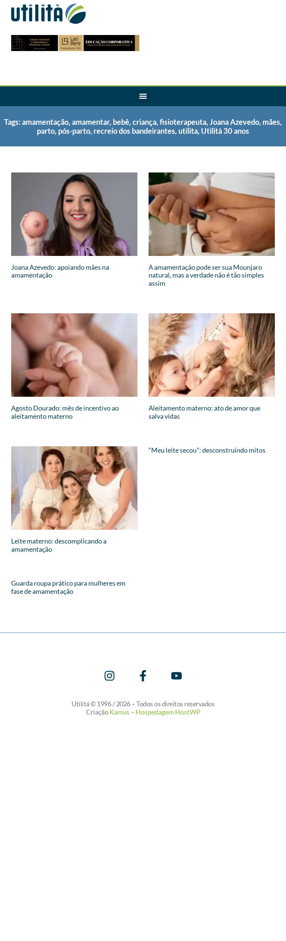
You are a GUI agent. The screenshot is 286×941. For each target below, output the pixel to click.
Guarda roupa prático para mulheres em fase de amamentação (68, 587)
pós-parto (74, 130)
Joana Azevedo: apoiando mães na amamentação (60, 271)
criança (144, 121)
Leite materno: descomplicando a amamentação (59, 545)
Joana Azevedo (234, 121)
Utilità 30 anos (225, 130)
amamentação (45, 121)
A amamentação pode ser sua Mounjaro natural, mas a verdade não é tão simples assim (206, 275)
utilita (188, 130)
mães (271, 121)
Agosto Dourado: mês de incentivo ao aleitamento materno (65, 412)
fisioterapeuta (183, 121)
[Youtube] (176, 676)
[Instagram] (109, 676)
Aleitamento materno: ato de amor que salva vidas (204, 412)
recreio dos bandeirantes (134, 130)
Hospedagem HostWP (168, 712)
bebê (121, 121)
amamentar (90, 121)
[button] (143, 96)
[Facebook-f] (143, 676)
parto (46, 130)
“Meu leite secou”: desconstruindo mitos (207, 450)
